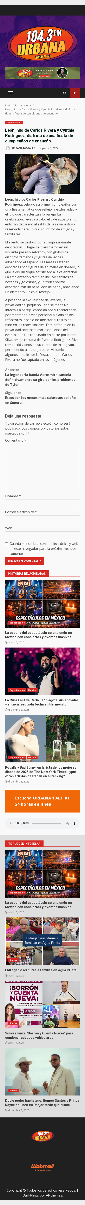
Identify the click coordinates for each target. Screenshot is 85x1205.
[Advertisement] (42, 72)
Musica (32, 690)
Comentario (15, 440)
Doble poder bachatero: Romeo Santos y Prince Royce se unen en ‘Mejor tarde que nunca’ (42, 1071)
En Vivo (75, 93)
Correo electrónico (21, 512)
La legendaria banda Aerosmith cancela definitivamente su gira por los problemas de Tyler (40, 377)
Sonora (13, 960)
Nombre (13, 496)
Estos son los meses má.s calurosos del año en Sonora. (40, 397)
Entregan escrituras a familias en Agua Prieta (42, 941)
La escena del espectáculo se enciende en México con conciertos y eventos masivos (42, 604)
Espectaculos (14, 122)
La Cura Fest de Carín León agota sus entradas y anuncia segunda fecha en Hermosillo (42, 671)
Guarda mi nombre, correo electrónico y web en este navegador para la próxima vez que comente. (43, 548)
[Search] (64, 93)
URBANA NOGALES (23, 148)
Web (8, 528)
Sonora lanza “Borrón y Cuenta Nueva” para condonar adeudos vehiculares (42, 1004)
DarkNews (30, 1195)
